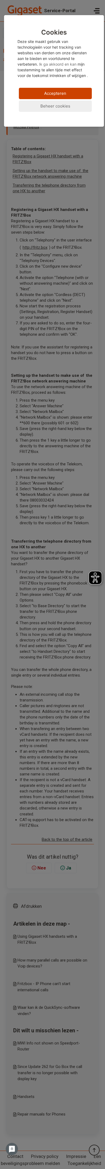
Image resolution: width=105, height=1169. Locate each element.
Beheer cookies (55, 106)
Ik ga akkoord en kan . (53, 53)
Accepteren (55, 93)
